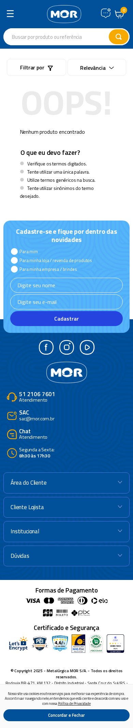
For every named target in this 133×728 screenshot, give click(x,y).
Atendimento (37, 397)
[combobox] (66, 36)
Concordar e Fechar (66, 715)
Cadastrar (66, 318)
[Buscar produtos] (119, 36)
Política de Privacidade (74, 703)
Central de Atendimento (106, 13)
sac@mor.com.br (37, 416)
